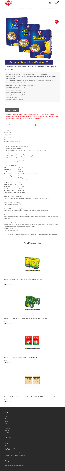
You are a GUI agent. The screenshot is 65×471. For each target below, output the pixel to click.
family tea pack (32, 116)
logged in (13, 236)
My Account (8, 443)
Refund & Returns (9, 430)
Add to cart (12, 110)
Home (6, 8)
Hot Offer (19, 114)
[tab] (8, 125)
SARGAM (25, 114)
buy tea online (51, 114)
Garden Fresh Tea (42, 116)
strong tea (21, 118)
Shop (6, 421)
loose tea (56, 116)
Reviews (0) (33, 125)
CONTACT (7, 426)
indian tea (51, 116)
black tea (44, 114)
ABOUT (6, 418)
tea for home (28, 118)
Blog (6, 423)
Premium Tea (14, 118)
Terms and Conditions (10, 448)
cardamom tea (9, 116)
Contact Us (8, 441)
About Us (7, 436)
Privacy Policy (8, 445)
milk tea (7, 118)
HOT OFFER (7, 428)
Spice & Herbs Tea (33, 114)
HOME (6, 416)
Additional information (20, 125)
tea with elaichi (37, 118)
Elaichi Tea (25, 116)
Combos (12, 8)
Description (7, 125)
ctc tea (19, 116)
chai (15, 116)
